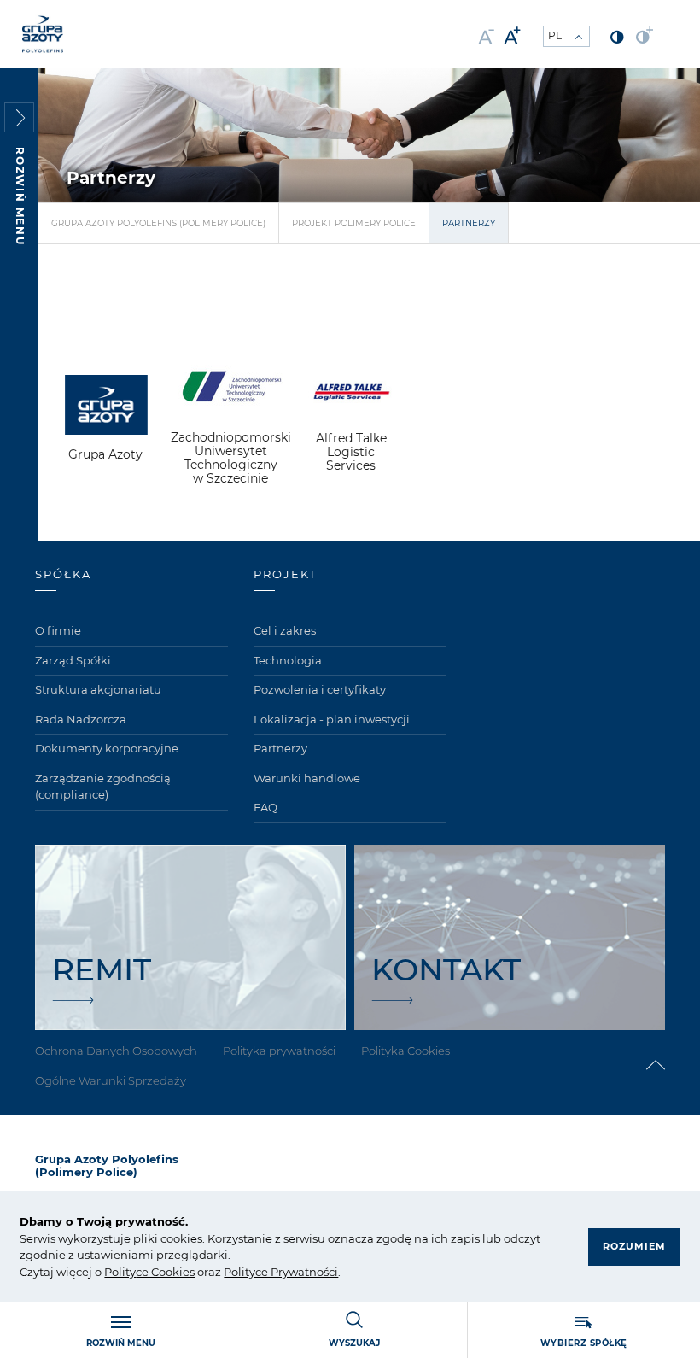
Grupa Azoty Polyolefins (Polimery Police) (158, 223)
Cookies (172, 1272)
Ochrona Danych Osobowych (116, 1050)
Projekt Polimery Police (354, 223)
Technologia (288, 660)
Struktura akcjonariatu (98, 689)
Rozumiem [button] (634, 1246)
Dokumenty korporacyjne (106, 748)
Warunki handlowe (307, 778)
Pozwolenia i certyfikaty (320, 689)
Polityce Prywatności (281, 1272)
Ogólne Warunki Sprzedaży (110, 1080)
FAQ (265, 807)
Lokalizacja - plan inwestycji (332, 719)
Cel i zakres (285, 630)
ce (142, 1272)
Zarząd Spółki (73, 660)
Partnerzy (280, 748)
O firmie (58, 630)
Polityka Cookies (405, 1050)
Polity (120, 1272)
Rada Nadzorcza (80, 719)
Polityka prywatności (279, 1050)
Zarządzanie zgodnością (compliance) (103, 786)
